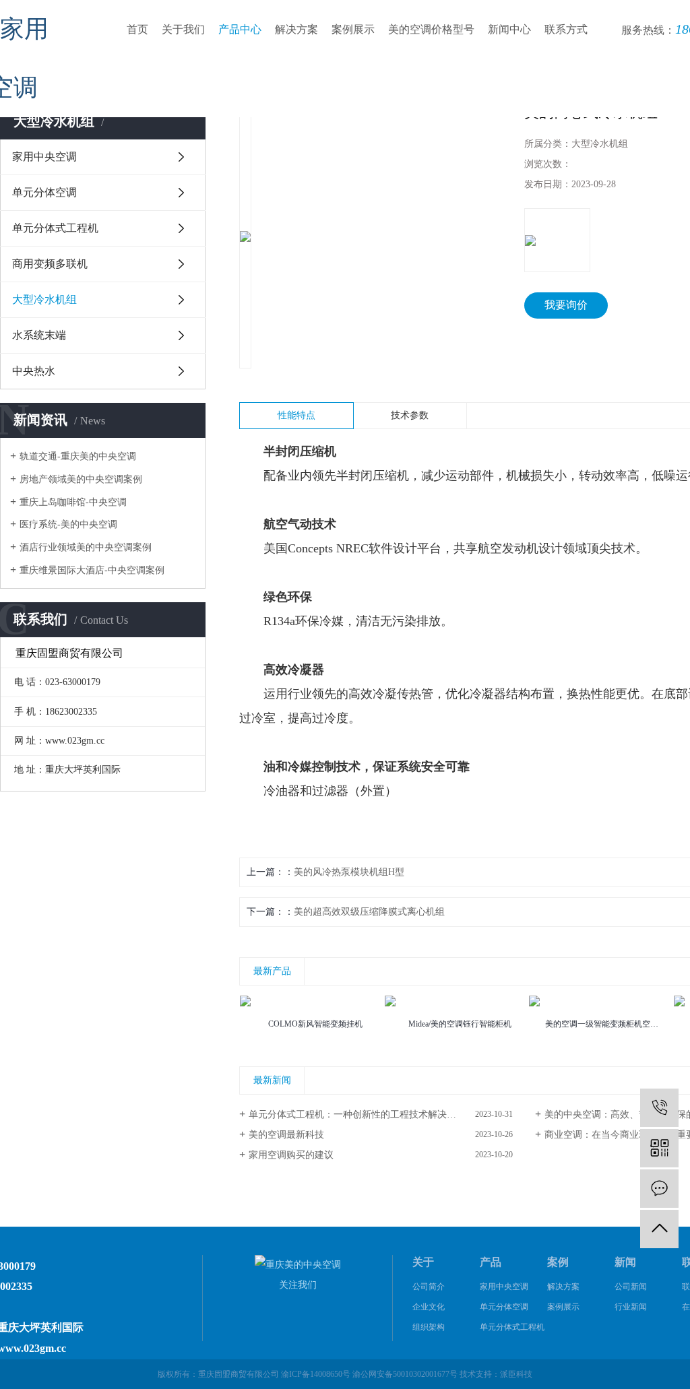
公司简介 (428, 1286)
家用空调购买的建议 (291, 1155)
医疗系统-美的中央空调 (68, 524)
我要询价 (566, 305)
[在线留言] (659, 1188)
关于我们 (183, 29)
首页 (137, 29)
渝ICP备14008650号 (315, 1374)
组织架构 (428, 1327)
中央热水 (33, 371)
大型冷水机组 (44, 299)
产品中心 (239, 29)
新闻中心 (509, 29)
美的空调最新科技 (286, 1135)
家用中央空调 (44, 156)
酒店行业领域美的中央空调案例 (86, 547)
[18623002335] (659, 1108)
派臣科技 (516, 1374)
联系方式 (566, 29)
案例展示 (353, 29)
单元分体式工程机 (55, 228)
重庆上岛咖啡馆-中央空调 (73, 502)
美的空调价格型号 (431, 29)
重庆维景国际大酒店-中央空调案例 (92, 570)
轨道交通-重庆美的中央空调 (78, 456)
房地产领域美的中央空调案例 (81, 479)
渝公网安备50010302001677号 (405, 1374)
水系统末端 (39, 335)
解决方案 (296, 29)
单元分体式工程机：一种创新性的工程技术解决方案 (357, 1114)
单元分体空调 (44, 192)
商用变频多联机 (50, 263)
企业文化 (428, 1307)
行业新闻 (631, 1307)
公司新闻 (631, 1286)
